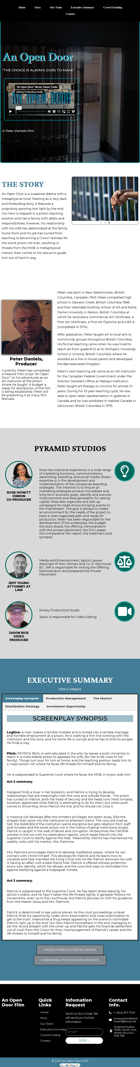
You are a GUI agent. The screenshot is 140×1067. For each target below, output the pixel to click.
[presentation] (74, 201)
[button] (101, 222)
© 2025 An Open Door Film (70, 1061)
